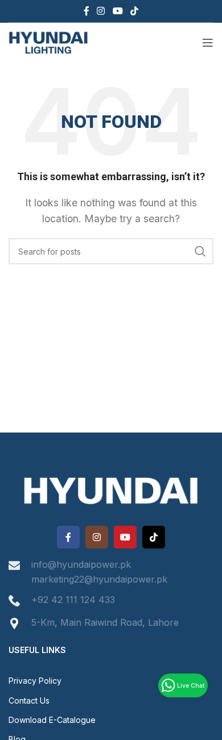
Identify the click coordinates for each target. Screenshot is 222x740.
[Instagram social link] (101, 10)
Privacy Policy (35, 680)
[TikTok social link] (134, 10)
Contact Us (29, 700)
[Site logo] (48, 41)
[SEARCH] (200, 251)
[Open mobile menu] (207, 42)
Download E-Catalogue (52, 720)
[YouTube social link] (117, 10)
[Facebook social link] (86, 10)
